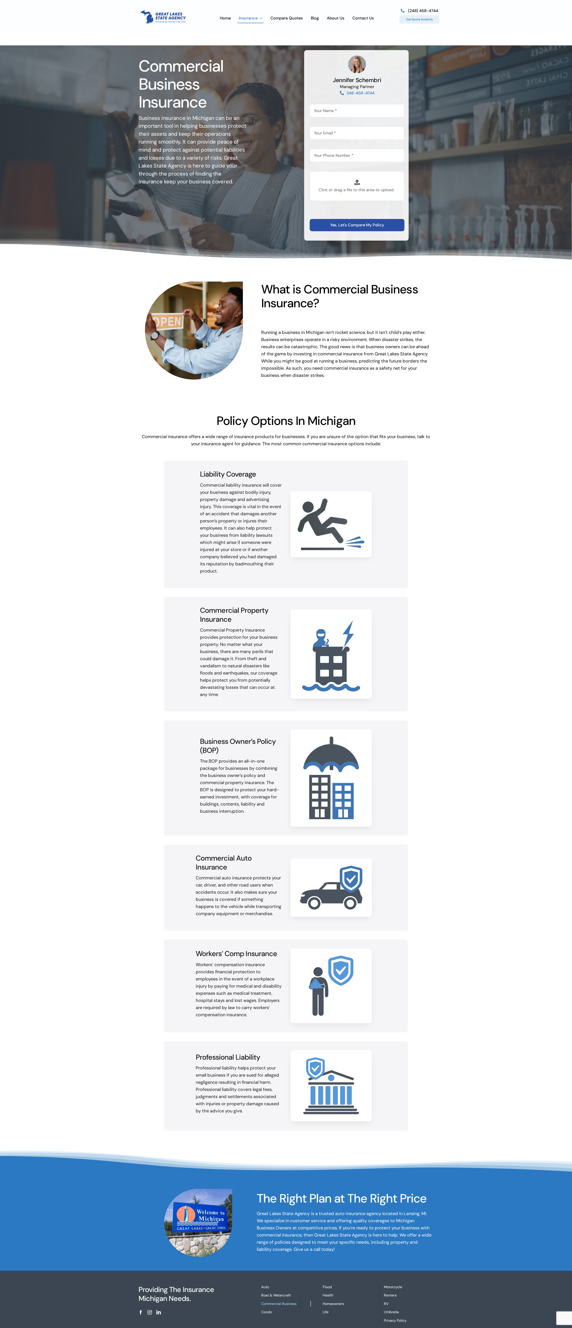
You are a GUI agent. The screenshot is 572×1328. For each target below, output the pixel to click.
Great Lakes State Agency (401, 354)
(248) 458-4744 (423, 10)
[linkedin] (158, 1312)
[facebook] (141, 1312)
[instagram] (149, 1312)
